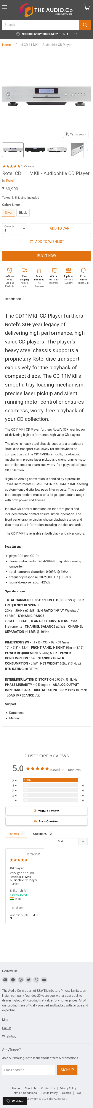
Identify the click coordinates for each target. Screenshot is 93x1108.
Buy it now (46, 256)
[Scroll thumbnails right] (86, 150)
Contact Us (48, 1088)
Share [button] (19, 908)
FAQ (78, 1093)
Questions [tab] (40, 834)
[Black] (23, 218)
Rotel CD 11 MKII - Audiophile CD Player (23, 878)
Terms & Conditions (24, 1093)
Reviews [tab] (13, 834)
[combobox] (40, 25)
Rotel (10, 181)
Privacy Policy (68, 1088)
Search (66, 1093)
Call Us (6, 1028)
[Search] (85, 25)
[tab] (13, 299)
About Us (30, 1088)
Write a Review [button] (48, 811)
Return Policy (50, 1093)
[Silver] (9, 218)
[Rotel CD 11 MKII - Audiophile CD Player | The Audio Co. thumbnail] (12, 150)
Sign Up (67, 1070)
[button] (35, 915)
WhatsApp (9, 1036)
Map (5, 1019)
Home (6, 45)
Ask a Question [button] (48, 821)
